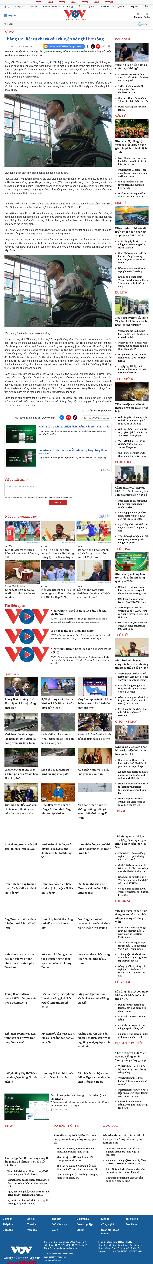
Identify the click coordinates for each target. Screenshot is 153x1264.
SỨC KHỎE (123, 997)
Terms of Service (62, 497)
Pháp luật (8, 1247)
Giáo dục (110, 1149)
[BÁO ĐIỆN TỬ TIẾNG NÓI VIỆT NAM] (75, 15)
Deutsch (33, 6)
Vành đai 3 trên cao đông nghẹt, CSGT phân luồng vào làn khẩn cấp (131, 856)
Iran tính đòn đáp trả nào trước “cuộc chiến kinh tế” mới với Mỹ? (20, 888)
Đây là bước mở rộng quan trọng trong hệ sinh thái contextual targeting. (73, 457)
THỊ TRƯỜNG (124, 378)
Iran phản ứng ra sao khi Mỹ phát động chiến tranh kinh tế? (94, 848)
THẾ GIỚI (122, 635)
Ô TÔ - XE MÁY (126, 721)
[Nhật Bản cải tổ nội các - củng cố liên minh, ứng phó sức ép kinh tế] (58, 792)
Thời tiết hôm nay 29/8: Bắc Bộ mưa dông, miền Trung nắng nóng (132, 1100)
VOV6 (96, 2)
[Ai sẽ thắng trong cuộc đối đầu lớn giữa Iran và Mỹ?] (21, 832)
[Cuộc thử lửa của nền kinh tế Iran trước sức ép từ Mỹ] (95, 722)
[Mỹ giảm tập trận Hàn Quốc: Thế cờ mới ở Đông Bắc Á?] (95, 981)
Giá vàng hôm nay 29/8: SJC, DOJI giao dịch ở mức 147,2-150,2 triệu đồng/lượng (133, 432)
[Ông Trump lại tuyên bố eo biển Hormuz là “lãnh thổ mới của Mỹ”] (95, 686)
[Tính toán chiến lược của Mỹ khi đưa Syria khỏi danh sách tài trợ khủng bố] (58, 832)
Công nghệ (107, 1247)
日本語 (70, 6)
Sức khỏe (131, 1247)
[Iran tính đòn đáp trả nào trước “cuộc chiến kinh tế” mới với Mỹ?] (21, 871)
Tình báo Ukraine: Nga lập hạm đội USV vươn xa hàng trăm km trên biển (20, 738)
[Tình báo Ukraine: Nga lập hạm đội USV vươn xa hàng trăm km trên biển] (21, 722)
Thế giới (56, 1242)
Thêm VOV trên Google (98, 418)
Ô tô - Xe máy (59, 1247)
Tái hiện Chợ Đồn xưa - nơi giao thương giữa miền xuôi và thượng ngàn (132, 173)
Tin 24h (120, 811)
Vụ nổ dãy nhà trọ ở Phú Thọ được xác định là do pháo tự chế (132, 527)
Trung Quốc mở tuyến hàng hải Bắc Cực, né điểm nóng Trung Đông (20, 998)
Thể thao (32, 1247)
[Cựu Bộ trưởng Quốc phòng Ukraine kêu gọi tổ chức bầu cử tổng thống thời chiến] (58, 981)
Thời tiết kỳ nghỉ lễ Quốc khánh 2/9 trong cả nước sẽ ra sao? (132, 1112)
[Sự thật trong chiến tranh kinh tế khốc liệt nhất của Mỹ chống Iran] (58, 686)
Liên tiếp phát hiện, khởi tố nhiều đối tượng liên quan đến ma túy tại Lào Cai (132, 515)
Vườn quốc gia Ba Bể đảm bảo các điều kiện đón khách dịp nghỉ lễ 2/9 (133, 334)
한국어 (91, 6)
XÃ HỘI (9, 31)
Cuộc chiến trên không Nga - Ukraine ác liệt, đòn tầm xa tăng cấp (57, 738)
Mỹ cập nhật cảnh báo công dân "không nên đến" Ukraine (132, 712)
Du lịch (121, 292)
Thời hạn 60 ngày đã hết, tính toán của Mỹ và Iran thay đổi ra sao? (20, 1038)
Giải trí (55, 1253)
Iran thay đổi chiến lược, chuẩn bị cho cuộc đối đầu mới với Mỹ (57, 888)
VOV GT (109, 2)
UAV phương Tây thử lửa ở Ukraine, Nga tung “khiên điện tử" (21, 1077)
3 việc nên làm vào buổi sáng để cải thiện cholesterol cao (130, 89)
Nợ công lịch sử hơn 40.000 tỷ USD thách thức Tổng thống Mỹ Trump (94, 923)
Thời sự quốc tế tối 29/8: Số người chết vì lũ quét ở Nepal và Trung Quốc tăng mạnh (133, 676)
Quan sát (11, 674)
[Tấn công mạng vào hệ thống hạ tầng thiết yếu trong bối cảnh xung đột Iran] (95, 792)
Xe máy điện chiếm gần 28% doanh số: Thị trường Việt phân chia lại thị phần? (133, 775)
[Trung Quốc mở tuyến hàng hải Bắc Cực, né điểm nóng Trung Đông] (21, 981)
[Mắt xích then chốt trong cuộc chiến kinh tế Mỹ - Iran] (95, 942)
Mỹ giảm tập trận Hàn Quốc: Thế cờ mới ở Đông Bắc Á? (93, 998)
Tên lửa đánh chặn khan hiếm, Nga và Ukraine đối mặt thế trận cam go (94, 1077)
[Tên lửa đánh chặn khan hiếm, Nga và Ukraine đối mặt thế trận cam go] (95, 1060)
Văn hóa (32, 1253)
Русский (120, 6)
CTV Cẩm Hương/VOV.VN (97, 410)
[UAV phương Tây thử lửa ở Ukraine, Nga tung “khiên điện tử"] (21, 1060)
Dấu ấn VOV (124, 901)
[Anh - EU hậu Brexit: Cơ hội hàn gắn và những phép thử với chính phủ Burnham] (21, 942)
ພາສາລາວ (105, 6)
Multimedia (82, 1242)
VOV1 (39, 2)
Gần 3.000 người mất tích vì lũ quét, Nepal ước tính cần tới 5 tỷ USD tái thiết (133, 700)
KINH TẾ (121, 202)
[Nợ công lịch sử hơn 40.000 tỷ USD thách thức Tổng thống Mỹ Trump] (95, 906)
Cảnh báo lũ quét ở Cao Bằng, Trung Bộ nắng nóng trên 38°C (133, 1136)
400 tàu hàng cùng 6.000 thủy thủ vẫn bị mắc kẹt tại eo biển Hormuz (132, 688)
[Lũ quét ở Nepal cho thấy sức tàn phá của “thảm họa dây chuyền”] (21, 757)
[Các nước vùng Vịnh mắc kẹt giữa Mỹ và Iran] (95, 757)
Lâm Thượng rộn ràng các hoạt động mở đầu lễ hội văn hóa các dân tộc (132, 161)
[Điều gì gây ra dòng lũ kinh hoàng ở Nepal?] (58, 757)
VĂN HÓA (121, 116)
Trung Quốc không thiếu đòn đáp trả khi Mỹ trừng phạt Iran (20, 703)
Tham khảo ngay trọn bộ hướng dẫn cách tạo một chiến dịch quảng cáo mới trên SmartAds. (73, 432)
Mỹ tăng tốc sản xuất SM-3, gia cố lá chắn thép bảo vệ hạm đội (58, 1038)
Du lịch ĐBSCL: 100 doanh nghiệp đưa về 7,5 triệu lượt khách (132, 357)
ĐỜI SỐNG (122, 39)
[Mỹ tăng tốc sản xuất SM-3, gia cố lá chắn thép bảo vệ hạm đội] (58, 1021)
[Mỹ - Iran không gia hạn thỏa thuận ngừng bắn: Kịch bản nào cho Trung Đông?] (58, 942)
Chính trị (7, 1242)
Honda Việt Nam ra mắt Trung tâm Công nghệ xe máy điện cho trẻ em (131, 801)
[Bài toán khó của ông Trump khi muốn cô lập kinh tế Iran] (95, 871)
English (12, 15)
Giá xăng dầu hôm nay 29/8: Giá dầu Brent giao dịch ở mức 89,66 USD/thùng (133, 420)
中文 (6, 6)
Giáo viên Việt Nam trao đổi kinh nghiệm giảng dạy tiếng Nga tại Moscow (123, 1174)
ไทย (147, 6)
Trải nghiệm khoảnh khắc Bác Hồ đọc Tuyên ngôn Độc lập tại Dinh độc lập (133, 973)
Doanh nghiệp (84, 1247)
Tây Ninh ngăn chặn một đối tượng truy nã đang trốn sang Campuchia (133, 539)
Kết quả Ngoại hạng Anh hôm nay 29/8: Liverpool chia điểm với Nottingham (132, 590)
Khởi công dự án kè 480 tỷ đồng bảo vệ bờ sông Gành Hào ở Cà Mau (132, 244)
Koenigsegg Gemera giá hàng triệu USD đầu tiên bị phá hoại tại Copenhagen (132, 763)
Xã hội (31, 1242)
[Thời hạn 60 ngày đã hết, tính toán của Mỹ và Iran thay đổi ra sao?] (21, 1021)
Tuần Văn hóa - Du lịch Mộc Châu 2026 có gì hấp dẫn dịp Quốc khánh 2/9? (133, 345)
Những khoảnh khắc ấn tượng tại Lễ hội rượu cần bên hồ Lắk (131, 184)
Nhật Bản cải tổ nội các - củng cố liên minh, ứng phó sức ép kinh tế (56, 809)
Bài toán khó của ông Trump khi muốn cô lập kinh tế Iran (93, 888)
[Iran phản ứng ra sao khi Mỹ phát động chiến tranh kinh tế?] (95, 832)
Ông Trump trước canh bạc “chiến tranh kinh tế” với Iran (21, 923)
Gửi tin (58, 502)
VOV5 (85, 2)
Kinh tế (105, 1242)
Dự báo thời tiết (129, 1074)
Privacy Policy (46, 497)
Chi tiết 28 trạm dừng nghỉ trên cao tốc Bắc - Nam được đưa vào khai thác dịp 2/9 (133, 868)
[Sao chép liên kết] (103, 46)
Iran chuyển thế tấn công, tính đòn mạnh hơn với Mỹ (57, 923)
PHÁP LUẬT (123, 462)
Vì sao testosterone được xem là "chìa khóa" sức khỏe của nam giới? (133, 77)
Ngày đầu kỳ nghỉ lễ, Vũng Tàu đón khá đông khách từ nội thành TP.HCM (132, 880)
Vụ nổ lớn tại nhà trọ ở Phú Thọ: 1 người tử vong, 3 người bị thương (133, 891)
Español (135, 6)
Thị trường (132, 1242)
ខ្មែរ (80, 6)
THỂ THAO (122, 548)
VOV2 (50, 2)
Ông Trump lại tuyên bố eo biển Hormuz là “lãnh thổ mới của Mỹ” (95, 703)
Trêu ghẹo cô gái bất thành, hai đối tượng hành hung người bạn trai (132, 503)
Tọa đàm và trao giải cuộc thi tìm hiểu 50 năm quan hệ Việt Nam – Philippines (133, 961)
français (19, 6)
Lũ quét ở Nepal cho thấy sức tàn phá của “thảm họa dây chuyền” (21, 774)
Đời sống (8, 1253)
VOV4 (73, 2)
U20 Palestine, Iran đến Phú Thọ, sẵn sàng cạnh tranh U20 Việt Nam (133, 625)
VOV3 (62, 2)
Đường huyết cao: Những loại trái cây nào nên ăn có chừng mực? (132, 1039)
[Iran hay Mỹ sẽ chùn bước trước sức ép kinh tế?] (58, 1060)
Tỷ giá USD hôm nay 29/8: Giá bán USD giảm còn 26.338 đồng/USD (131, 444)
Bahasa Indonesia (51, 6)
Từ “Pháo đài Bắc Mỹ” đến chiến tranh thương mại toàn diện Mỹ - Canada (20, 809)
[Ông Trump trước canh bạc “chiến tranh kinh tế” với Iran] (21, 906)
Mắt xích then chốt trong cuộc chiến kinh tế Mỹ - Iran (94, 959)
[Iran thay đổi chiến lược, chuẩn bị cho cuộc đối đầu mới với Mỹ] (58, 871)
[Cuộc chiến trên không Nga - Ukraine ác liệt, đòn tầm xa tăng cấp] (58, 722)
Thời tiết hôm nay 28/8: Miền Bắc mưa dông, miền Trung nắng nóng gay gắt (133, 1124)
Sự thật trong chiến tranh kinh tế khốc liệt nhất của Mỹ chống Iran (57, 703)
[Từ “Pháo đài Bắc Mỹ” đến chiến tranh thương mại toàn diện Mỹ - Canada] (21, 792)
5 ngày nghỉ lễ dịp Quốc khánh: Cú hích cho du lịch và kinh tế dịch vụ (132, 369)
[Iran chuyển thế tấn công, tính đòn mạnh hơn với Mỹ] (58, 906)
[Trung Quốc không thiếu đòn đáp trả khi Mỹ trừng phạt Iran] (21, 686)
